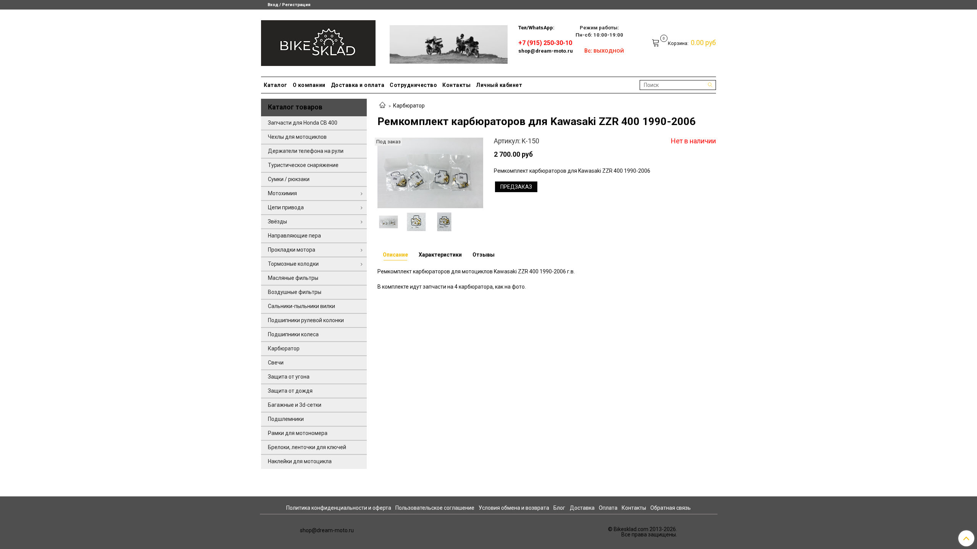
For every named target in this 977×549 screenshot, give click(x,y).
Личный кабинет (499, 85)
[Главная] (382, 106)
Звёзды (277, 221)
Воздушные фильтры (294, 292)
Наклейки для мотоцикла (300, 461)
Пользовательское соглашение (434, 508)
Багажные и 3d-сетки (294, 405)
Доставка (582, 508)
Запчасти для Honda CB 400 (302, 123)
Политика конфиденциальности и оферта (338, 508)
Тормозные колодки (293, 264)
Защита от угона (289, 377)
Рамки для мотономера (297, 433)
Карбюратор (409, 106)
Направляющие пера (294, 236)
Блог (559, 508)
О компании (309, 85)
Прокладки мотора (291, 250)
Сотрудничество (413, 85)
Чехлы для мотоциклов (297, 137)
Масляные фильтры (293, 278)
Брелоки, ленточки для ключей (307, 447)
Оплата (608, 508)
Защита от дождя (290, 391)
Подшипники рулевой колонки (306, 320)
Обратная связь (670, 508)
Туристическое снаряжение (303, 165)
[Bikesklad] (318, 41)
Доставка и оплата (358, 85)
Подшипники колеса (293, 334)
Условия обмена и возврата (514, 508)
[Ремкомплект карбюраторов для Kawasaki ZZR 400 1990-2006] (430, 173)
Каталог (275, 85)
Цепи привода (286, 207)
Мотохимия (282, 193)
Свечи (276, 363)
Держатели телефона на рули (305, 151)
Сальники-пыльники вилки (301, 306)
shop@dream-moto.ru (545, 51)
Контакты (456, 85)
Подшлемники (286, 419)
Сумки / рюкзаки (289, 179)
